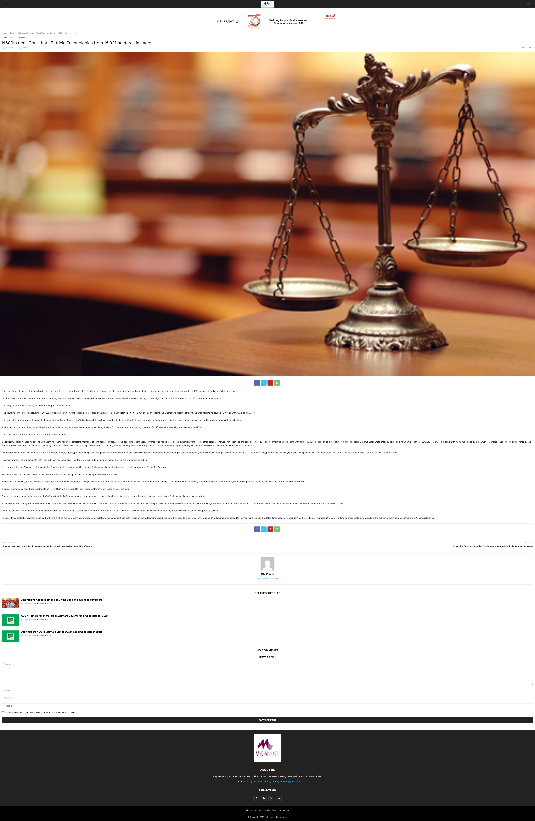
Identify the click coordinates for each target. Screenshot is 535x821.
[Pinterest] (270, 383)
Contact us (284, 810)
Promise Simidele (28, 603)
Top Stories (21, 37)
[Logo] (267, 761)
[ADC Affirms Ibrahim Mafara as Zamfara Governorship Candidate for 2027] (10, 620)
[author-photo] (267, 570)
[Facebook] (257, 383)
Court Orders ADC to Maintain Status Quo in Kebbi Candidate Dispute (61, 631)
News (11, 33)
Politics (12, 37)
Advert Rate (270, 810)
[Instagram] (264, 798)
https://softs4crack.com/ (267, 578)
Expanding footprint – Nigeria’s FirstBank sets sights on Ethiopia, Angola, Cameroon (493, 546)
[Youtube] (279, 798)
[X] (264, 383)
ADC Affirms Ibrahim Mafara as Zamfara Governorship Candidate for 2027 (64, 615)
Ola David (9, 48)
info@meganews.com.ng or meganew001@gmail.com (273, 781)
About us (258, 810)
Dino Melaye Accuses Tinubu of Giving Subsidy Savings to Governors (61, 599)
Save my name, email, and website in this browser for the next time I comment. (41, 712)
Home (4, 33)
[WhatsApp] (277, 383)
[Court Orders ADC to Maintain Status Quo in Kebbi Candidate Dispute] (10, 636)
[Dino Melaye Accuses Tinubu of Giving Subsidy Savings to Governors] (10, 603)
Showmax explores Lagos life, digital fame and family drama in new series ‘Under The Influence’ (47, 546)
